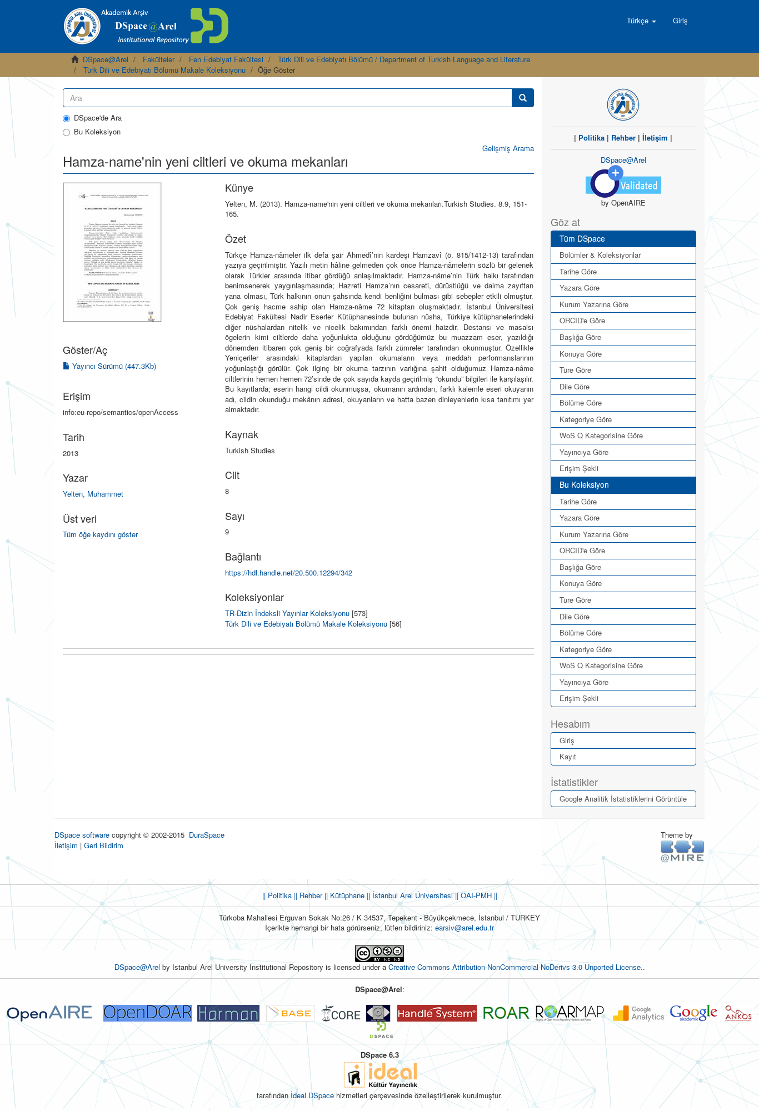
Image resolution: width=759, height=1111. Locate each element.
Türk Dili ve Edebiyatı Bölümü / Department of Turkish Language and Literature (404, 59)
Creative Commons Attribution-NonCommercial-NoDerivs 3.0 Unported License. (515, 967)
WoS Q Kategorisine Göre (601, 435)
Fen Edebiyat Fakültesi (226, 59)
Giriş (567, 740)
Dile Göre (575, 386)
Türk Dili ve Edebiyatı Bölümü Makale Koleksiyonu (164, 69)
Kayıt (568, 756)
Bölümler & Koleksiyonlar (600, 254)
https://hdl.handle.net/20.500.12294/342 (288, 572)
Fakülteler (158, 59)
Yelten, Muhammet (93, 493)
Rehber (623, 137)
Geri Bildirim (103, 845)
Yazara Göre (580, 287)
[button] (641, 20)
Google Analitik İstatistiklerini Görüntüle (623, 798)
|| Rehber (307, 895)
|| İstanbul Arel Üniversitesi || (411, 895)
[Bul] (523, 97)
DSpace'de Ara (98, 118)
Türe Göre (575, 369)
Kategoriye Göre (586, 419)
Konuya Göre (581, 353)
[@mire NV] (683, 850)
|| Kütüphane (343, 895)
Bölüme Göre (581, 402)
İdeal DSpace (312, 1095)
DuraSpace (206, 834)
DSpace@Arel (105, 59)
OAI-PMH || (477, 895)
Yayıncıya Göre (584, 452)
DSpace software (81, 834)
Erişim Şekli (579, 468)
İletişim (655, 137)
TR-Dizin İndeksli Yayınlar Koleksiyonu (287, 613)
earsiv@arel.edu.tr (464, 927)
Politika (591, 137)
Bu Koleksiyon (97, 132)
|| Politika (277, 895)
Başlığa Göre (580, 337)
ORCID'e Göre (582, 320)
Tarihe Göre (578, 271)
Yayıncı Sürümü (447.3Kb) (113, 366)
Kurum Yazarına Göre (594, 304)
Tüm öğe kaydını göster (100, 534)
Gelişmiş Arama (508, 148)
